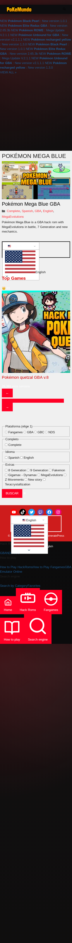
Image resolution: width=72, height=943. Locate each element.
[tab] (6, 401)
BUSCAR (12, 493)
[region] (36, 343)
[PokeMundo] (19, 9)
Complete (13, 211)
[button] (20, 262)
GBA (38, 211)
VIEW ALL (8, 72)
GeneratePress (55, 535)
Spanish (27, 211)
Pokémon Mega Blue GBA (31, 204)
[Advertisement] (36, 112)
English (48, 211)
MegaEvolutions (13, 216)
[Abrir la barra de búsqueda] (64, 9)
